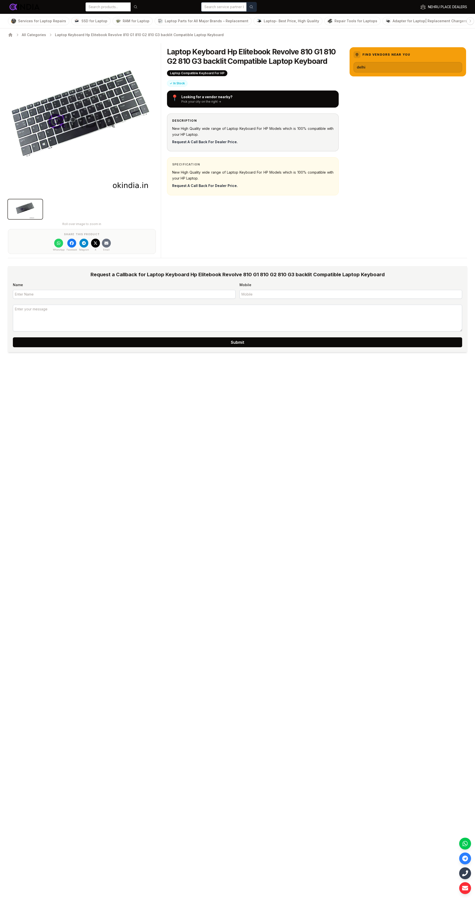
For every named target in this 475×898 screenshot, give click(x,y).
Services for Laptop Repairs (42, 21)
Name (18, 285)
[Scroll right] (470, 21)
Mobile (245, 285)
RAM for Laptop (136, 21)
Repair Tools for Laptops (355, 21)
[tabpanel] (82, 121)
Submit (237, 342)
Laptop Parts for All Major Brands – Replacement (206, 21)
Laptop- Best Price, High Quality (291, 21)
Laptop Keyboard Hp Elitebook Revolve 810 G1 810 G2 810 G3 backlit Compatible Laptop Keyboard (139, 35)
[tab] (25, 209)
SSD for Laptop (94, 21)
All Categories (34, 35)
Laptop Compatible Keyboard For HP (197, 73)
